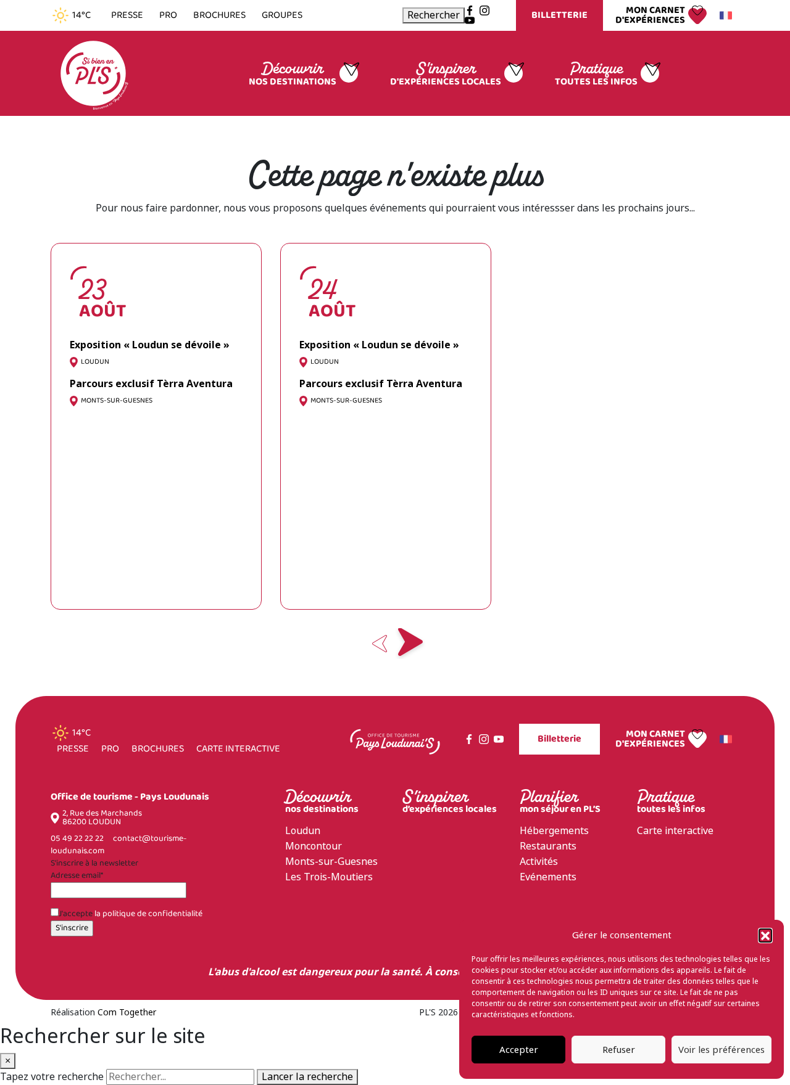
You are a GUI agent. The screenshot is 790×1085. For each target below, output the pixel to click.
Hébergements (554, 831)
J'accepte (130, 914)
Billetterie (559, 15)
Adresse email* (77, 876)
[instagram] (484, 10)
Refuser (618, 1050)
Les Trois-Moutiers (329, 877)
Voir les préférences (721, 1050)
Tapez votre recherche (52, 1077)
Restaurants (548, 846)
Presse (127, 15)
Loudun (302, 831)
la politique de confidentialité (148, 913)
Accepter (518, 1050)
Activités (539, 861)
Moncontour (313, 846)
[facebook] (470, 10)
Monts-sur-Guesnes (331, 861)
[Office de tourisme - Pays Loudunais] (93, 72)
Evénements (548, 877)
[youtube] (470, 20)
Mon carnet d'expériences (650, 15)
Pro (168, 15)
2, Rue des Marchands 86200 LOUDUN (102, 818)
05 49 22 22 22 (77, 838)
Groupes (282, 15)
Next (410, 643)
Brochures (219, 15)
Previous (379, 643)
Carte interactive (238, 749)
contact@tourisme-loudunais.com (118, 845)
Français (727, 15)
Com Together (127, 1012)
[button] (765, 935)
